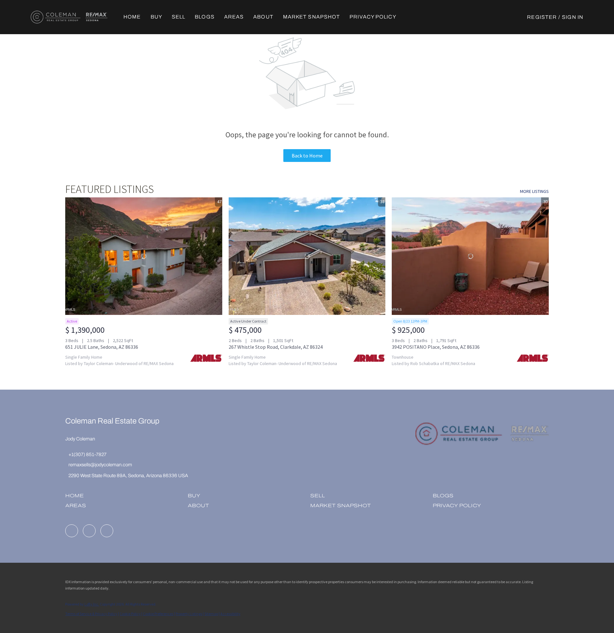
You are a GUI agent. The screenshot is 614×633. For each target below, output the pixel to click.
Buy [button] (156, 16)
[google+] (106, 530)
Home (132, 16)
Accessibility (230, 613)
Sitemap (211, 613)
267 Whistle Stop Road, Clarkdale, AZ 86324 (276, 347)
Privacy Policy (373, 16)
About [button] (263, 16)
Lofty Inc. (91, 604)
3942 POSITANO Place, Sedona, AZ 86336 (436, 347)
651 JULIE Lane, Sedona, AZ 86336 (101, 347)
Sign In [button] (572, 17)
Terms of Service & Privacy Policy (91, 613)
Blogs (205, 16)
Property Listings (189, 613)
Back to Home (307, 155)
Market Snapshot (311, 16)
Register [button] (542, 17)
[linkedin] (71, 530)
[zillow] (89, 530)
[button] (69, 17)
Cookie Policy (130, 613)
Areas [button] (234, 16)
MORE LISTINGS (534, 191)
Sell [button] (178, 16)
